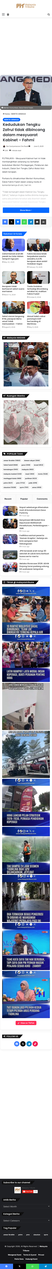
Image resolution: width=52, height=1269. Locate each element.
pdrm (8, 483)
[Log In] (8, 14)
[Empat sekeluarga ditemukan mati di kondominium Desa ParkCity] (10, 511)
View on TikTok (27, 1023)
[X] (11, 222)
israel (38, 465)
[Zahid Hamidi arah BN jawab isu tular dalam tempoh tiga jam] (13, 245)
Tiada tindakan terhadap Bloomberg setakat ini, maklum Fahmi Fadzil (37, 290)
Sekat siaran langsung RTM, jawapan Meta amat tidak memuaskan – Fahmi (13, 320)
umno (36, 487)
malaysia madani (13, 474)
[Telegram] (30, 222)
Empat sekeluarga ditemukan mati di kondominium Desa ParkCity (33, 510)
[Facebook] (5, 222)
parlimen (31, 478)
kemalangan (11, 469)
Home (7, 114)
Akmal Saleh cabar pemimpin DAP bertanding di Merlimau (36, 320)
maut (29, 474)
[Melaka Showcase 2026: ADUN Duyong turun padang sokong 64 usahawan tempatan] (10, 567)
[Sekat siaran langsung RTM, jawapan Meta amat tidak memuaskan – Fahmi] (13, 307)
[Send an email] (29, 146)
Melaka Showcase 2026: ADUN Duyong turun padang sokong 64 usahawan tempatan (34, 566)
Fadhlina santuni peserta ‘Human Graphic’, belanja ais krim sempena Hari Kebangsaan (33, 539)
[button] (26, 610)
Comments (42, 499)
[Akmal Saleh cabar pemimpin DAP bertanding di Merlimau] (38, 307)
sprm (24, 487)
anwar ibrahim (12, 460)
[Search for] (48, 14)
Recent (8, 499)
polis (33, 483)
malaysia (28, 469)
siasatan (10, 487)
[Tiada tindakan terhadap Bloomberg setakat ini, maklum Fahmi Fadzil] (38, 277)
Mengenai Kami (14, 1255)
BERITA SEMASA (18, 114)
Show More (25, 210)
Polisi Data (19, 1259)
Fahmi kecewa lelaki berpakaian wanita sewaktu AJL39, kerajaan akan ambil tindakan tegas (37, 258)
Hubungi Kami (31, 1259)
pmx (20, 483)
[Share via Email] (37, 222)
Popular (24, 499)
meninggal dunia (12, 478)
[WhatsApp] (24, 222)
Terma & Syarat (29, 1255)
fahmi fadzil (11, 465)
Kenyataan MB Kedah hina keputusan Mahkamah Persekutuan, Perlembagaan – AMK (34, 524)
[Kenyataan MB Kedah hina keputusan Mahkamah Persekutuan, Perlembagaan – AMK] (10, 524)
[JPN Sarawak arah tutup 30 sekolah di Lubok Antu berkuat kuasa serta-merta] (10, 554)
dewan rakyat (32, 460)
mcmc (43, 474)
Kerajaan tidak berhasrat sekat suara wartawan (13, 289)
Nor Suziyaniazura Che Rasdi (17, 146)
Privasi (41, 1255)
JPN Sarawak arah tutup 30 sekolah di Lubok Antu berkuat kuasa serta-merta (34, 554)
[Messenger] (18, 222)
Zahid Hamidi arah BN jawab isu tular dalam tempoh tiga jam (12, 256)
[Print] (43, 222)
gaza (25, 465)
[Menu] (3, 14)
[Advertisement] (26, 47)
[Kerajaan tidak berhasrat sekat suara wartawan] (13, 277)
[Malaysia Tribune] (26, 6)
